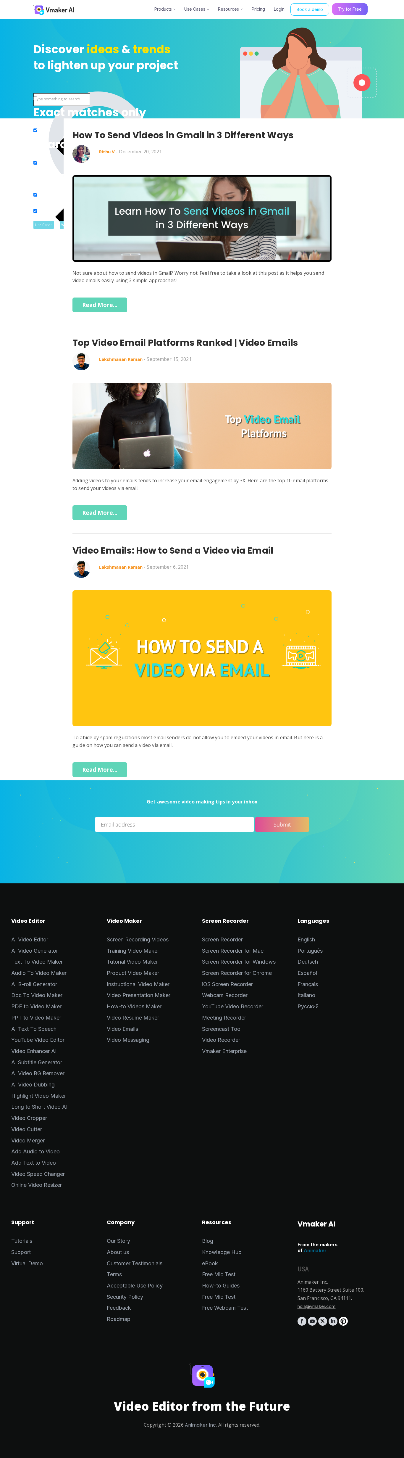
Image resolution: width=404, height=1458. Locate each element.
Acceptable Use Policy (135, 1285)
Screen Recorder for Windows (239, 962)
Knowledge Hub (222, 1252)
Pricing (258, 9)
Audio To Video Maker (39, 973)
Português (310, 951)
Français (308, 984)
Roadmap (118, 1319)
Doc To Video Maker (36, 995)
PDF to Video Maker (36, 1006)
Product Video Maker (133, 973)
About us (118, 1252)
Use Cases (194, 9)
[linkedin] (334, 1324)
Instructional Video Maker (138, 984)
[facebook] (303, 1324)
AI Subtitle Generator (36, 1062)
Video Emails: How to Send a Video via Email (172, 550)
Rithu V (107, 152)
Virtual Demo (27, 1263)
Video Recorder (221, 1040)
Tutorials (21, 1241)
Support (21, 1252)
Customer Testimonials (134, 1263)
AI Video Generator (34, 951)
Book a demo (310, 9)
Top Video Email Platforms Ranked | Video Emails (185, 342)
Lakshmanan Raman (121, 359)
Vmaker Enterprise (224, 1051)
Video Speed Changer (38, 1174)
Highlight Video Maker (38, 1096)
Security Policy (125, 1297)
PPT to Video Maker (36, 1018)
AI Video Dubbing (33, 1084)
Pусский (308, 1006)
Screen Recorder (222, 939)
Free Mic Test (218, 1274)
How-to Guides (221, 1285)
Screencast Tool (222, 1029)
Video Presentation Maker (138, 995)
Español (307, 973)
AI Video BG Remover (37, 1073)
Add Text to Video (33, 1163)
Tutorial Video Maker (132, 962)
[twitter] (323, 1324)
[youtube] (313, 1324)
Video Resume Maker (133, 1018)
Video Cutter (26, 1129)
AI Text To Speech (33, 1029)
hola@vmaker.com (317, 1306)
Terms (114, 1274)
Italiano (306, 995)
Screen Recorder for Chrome (237, 973)
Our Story (118, 1241)
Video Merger (28, 1140)
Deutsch (308, 962)
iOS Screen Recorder (227, 984)
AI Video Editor (29, 939)
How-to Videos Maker (134, 1006)
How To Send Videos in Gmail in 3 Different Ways (183, 135)
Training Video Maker (133, 951)
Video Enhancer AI (33, 1051)
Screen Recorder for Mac (233, 951)
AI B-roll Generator (34, 984)
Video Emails (122, 1029)
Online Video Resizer (36, 1185)
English (306, 939)
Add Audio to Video (35, 1151)
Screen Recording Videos (138, 939)
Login (279, 9)
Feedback (119, 1308)
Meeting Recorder (224, 1018)
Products (163, 9)
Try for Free (350, 9)
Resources (228, 9)
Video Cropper (29, 1118)
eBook (210, 1263)
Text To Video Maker (37, 962)
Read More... (100, 305)
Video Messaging (128, 1040)
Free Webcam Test (225, 1308)
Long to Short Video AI (39, 1107)
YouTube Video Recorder (232, 1006)
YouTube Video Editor (37, 1040)
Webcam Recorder (225, 995)
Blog (207, 1241)
